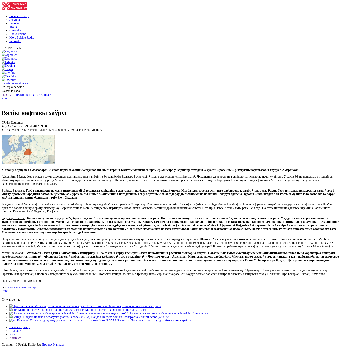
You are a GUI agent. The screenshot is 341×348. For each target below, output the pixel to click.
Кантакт (46, 94)
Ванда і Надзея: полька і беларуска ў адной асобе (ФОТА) (130, 317)
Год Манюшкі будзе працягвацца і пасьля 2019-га (113, 309)
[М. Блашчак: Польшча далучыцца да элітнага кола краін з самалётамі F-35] (61, 320)
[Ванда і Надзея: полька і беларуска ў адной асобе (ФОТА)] (50, 317)
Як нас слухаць (19, 327)
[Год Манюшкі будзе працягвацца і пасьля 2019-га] (44, 309)
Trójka (13, 26)
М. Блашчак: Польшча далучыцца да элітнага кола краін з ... (153, 320)
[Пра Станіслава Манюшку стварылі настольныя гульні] (48, 306)
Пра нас (35, 94)
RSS (12, 334)
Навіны (7, 94)
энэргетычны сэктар (22, 287)
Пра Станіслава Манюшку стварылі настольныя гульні (124, 306)
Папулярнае (20, 94)
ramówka (15, 41)
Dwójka (14, 23)
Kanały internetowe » (15, 83)
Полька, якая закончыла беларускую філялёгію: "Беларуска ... (170, 313)
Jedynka (14, 19)
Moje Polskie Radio (21, 37)
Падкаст (15, 330)
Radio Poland (17, 34)
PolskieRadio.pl (19, 16)
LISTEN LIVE (11, 47)
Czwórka (15, 30)
